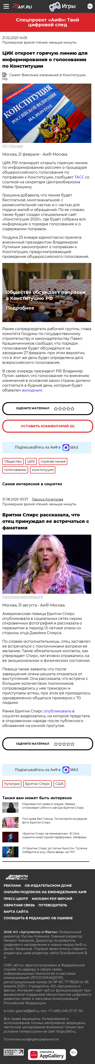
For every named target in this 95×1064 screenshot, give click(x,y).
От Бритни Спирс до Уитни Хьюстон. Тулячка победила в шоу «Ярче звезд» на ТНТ (54, 850)
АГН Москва (12, 146)
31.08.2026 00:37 (15, 499)
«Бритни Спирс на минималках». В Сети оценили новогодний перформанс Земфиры (54, 835)
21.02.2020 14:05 (14, 38)
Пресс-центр (16, 899)
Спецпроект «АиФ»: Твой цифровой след (47, 22)
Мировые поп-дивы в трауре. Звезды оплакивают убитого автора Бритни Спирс (53, 805)
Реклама (12, 885)
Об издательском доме (48, 885)
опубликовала (57, 711)
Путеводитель (53, 905)
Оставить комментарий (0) (47, 426)
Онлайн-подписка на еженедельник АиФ (45, 892)
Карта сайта (16, 912)
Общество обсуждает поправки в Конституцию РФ (46, 295)
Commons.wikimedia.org (22, 597)
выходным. (32, 390)
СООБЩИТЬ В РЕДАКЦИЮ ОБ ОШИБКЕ (38, 918)
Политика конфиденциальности (31, 1039)
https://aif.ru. (66, 1031)
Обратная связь (19, 905)
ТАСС (79, 177)
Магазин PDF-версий (52, 899)
